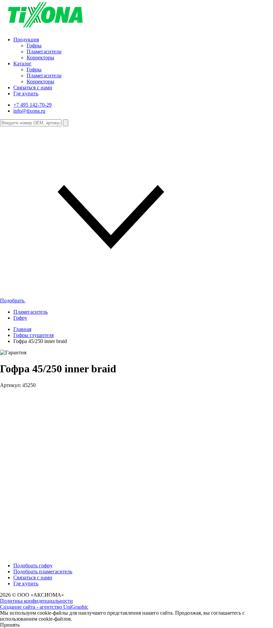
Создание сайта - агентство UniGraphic (44, 607)
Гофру (20, 318)
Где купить (25, 93)
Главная (22, 329)
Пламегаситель (30, 312)
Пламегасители (44, 51)
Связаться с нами (32, 87)
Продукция (26, 39)
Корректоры (40, 57)
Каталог (22, 63)
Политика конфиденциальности (36, 601)
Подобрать (13, 300)
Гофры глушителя (33, 335)
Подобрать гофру (33, 565)
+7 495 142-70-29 (32, 105)
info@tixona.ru (29, 111)
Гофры (34, 45)
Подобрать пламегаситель (42, 571)
